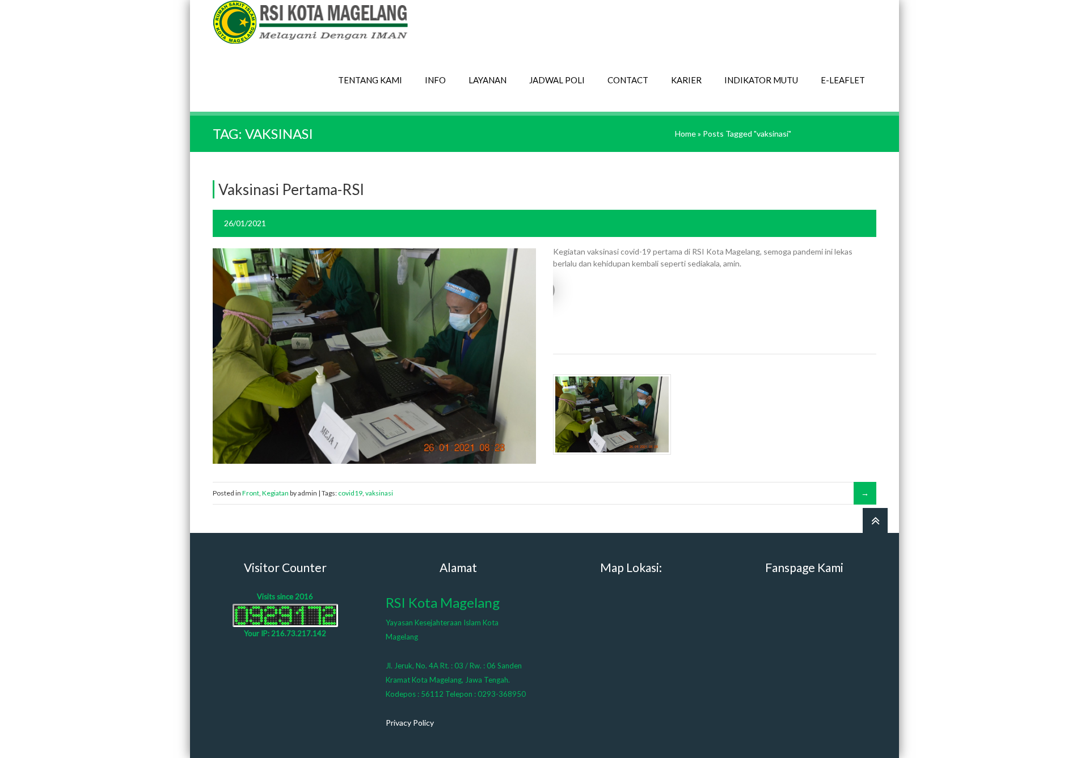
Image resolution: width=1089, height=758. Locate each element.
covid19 (350, 493)
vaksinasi (379, 493)
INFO (435, 80)
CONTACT (627, 80)
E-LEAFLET (843, 80)
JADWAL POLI (557, 80)
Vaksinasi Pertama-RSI (291, 189)
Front (250, 493)
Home (685, 133)
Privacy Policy (410, 722)
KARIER (686, 80)
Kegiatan (275, 493)
